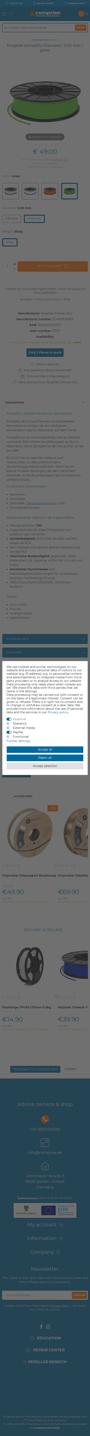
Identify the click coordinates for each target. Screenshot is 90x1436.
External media (24, 728)
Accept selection (45, 766)
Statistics (20, 723)
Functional (21, 737)
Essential (19, 719)
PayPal (18, 732)
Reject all (45, 758)
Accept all (45, 749)
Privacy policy (58, 712)
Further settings (18, 741)
